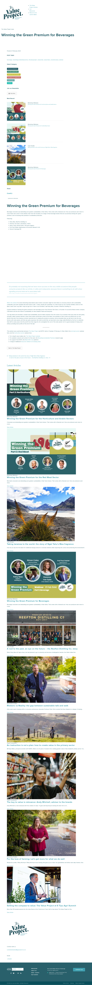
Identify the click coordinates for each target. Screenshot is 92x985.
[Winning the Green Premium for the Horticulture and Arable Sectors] (16, 111)
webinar (61, 60)
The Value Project (12, 68)
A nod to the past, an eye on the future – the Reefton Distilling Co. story (28, 357)
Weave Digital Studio (79, 983)
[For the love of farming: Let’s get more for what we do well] (41, 833)
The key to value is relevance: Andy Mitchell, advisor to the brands (39, 802)
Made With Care (29, 340)
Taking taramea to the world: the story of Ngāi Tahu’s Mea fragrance (42, 147)
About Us (33, 970)
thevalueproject (33, 60)
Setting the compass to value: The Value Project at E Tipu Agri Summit (41, 906)
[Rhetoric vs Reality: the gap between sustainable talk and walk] (41, 679)
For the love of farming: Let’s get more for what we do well (36, 859)
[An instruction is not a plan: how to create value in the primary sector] (41, 727)
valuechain (40, 60)
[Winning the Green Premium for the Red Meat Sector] (16, 132)
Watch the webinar (12, 302)
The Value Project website (33, 336)
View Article (10, 427)
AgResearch (55, 970)
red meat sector (75, 331)
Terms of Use (66, 983)
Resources (34, 968)
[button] (16, 950)
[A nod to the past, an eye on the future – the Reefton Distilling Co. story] (41, 628)
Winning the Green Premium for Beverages (37, 168)
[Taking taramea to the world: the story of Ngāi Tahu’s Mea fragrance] (16, 154)
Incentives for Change (14, 74)
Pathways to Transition (14, 77)
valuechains (47, 60)
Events (9, 83)
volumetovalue (54, 60)
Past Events (34, 974)
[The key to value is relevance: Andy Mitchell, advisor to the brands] (41, 776)
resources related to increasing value (31, 341)
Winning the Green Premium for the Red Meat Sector (39, 125)
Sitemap (72, 983)
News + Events (35, 972)
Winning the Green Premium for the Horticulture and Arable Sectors (42, 104)
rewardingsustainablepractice (20, 60)
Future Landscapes (13, 71)
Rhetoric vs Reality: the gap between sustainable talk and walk (37, 706)
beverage (9, 60)
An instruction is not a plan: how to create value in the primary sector (41, 745)
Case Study (11, 80)
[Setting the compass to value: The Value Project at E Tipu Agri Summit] (34, 884)
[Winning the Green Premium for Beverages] (16, 175)
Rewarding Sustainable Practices (46, 338)
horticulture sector (19, 333)
